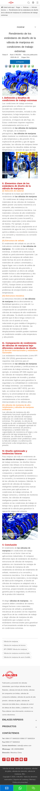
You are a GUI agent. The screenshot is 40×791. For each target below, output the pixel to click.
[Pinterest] (25, 759)
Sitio (28, 57)
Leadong (25, 779)
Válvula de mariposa (11, 641)
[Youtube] (17, 759)
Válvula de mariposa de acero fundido (17, 657)
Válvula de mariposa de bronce (15, 645)
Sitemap (32, 779)
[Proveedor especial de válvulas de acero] (9, 675)
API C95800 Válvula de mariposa (15, 649)
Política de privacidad (20, 782)
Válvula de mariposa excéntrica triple (17, 653)
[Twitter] (12, 759)
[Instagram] (21, 759)
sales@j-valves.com (24, 745)
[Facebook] (4, 759)
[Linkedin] (8, 759)
